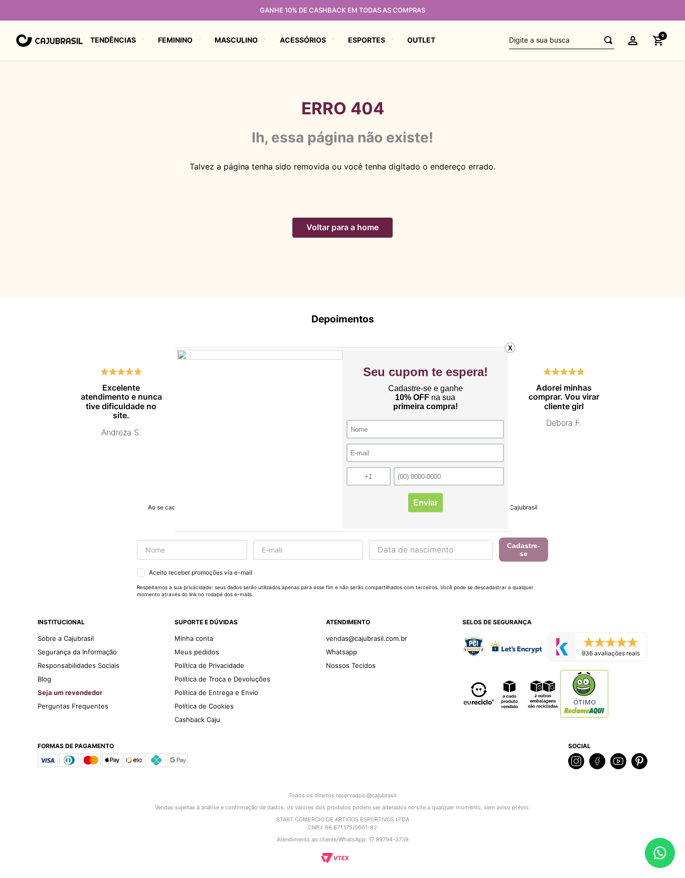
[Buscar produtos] (605, 40)
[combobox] (561, 40)
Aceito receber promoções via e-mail (200, 572)
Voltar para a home (342, 227)
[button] (633, 41)
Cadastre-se (523, 550)
